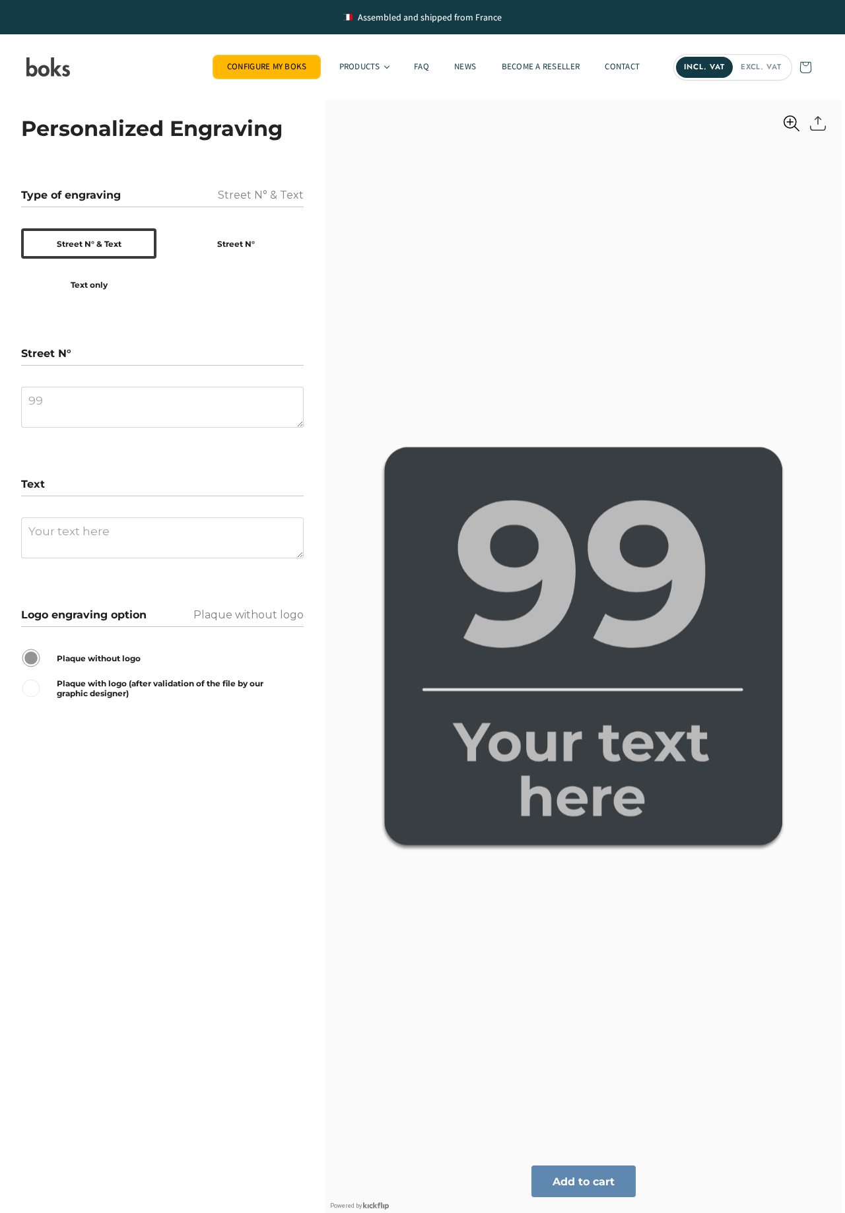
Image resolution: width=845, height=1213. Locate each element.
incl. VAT (704, 66)
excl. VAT (761, 66)
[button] (363, 67)
